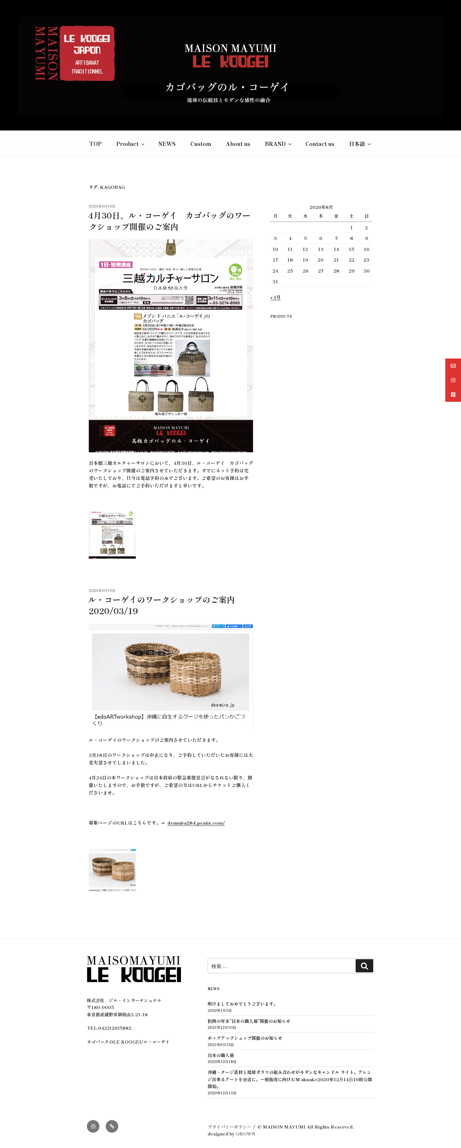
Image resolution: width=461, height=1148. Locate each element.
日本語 (357, 143)
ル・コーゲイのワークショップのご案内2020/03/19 (161, 604)
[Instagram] (93, 1126)
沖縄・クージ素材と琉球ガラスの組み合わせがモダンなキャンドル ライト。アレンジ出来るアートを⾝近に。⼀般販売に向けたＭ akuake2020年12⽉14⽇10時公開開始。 (290, 1079)
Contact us (319, 143)
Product (127, 143)
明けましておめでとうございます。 (243, 1004)
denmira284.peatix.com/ (196, 822)
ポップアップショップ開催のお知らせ (245, 1038)
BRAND (275, 143)
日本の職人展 (221, 1055)
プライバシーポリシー (230, 1127)
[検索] (364, 965)
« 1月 (275, 297)
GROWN (245, 1133)
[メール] (112, 1126)
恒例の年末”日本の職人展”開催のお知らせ (249, 1021)
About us (238, 143)
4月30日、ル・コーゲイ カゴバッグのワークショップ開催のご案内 (169, 220)
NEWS (167, 143)
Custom (200, 143)
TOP (95, 143)
